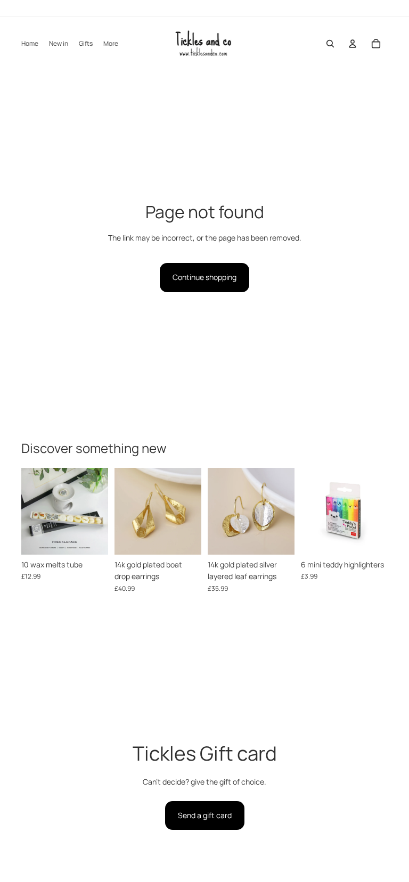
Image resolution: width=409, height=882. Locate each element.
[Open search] (330, 43)
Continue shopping (204, 277)
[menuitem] (111, 44)
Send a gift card (205, 815)
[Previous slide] (29, 511)
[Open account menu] (352, 43)
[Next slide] (100, 511)
